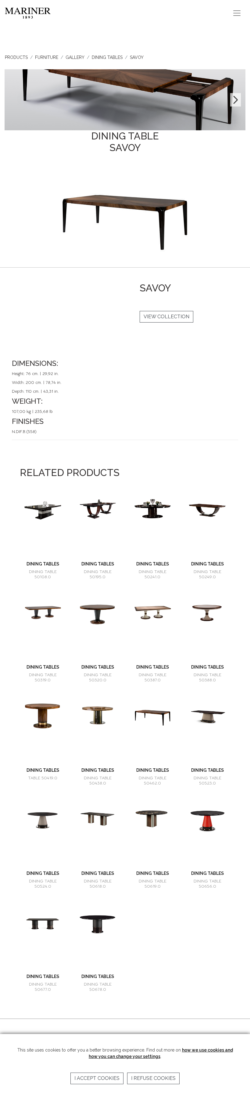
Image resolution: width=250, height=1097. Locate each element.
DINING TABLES (107, 57)
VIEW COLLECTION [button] (166, 316)
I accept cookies (97, 1078)
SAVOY (137, 57)
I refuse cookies (153, 1078)
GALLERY (75, 57)
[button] (235, 99)
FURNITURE (46, 57)
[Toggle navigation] (237, 13)
